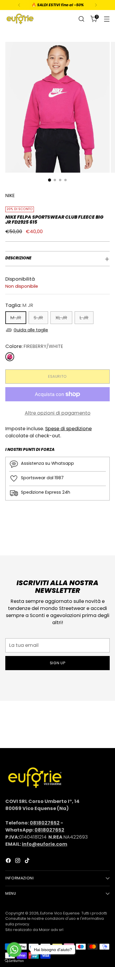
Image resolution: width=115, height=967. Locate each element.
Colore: (34, 346)
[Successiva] (95, 5)
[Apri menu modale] (107, 19)
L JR (84, 317)
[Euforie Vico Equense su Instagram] (18, 861)
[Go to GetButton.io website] (14, 961)
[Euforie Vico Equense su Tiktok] (27, 861)
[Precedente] (19, 5)
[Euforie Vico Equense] (20, 18)
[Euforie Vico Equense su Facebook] (8, 861)
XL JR (61, 317)
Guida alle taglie (31, 330)
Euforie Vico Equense (60, 913)
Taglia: (19, 305)
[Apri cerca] (81, 19)
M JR (15, 317)
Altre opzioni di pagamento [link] (58, 413)
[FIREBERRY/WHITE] (9, 356)
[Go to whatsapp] (14, 949)
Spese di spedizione (68, 428)
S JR (38, 317)
